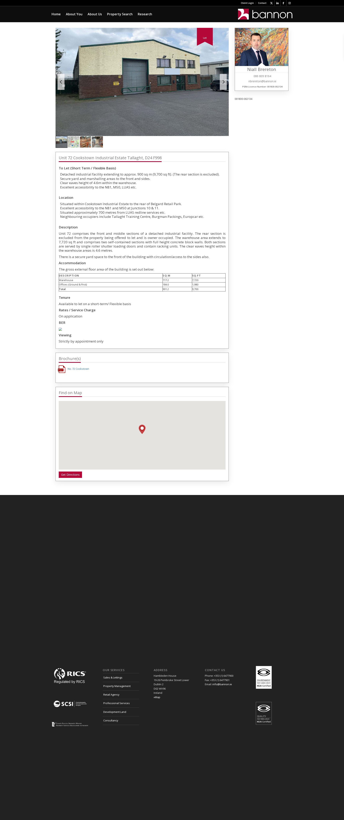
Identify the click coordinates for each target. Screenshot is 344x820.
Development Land (114, 712)
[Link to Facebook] (283, 3)
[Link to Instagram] (289, 3)
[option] (142, 82)
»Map (157, 697)
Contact (262, 2)
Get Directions (70, 474)
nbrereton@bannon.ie (262, 81)
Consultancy (110, 720)
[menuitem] (247, 3)
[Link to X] (271, 3)
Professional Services (116, 703)
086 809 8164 (262, 76)
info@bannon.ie (222, 684)
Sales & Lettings (112, 677)
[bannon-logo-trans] (265, 14)
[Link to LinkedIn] (277, 3)
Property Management (117, 686)
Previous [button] (61, 82)
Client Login (247, 2)
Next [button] (223, 82)
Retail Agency (111, 694)
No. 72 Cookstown (78, 369)
